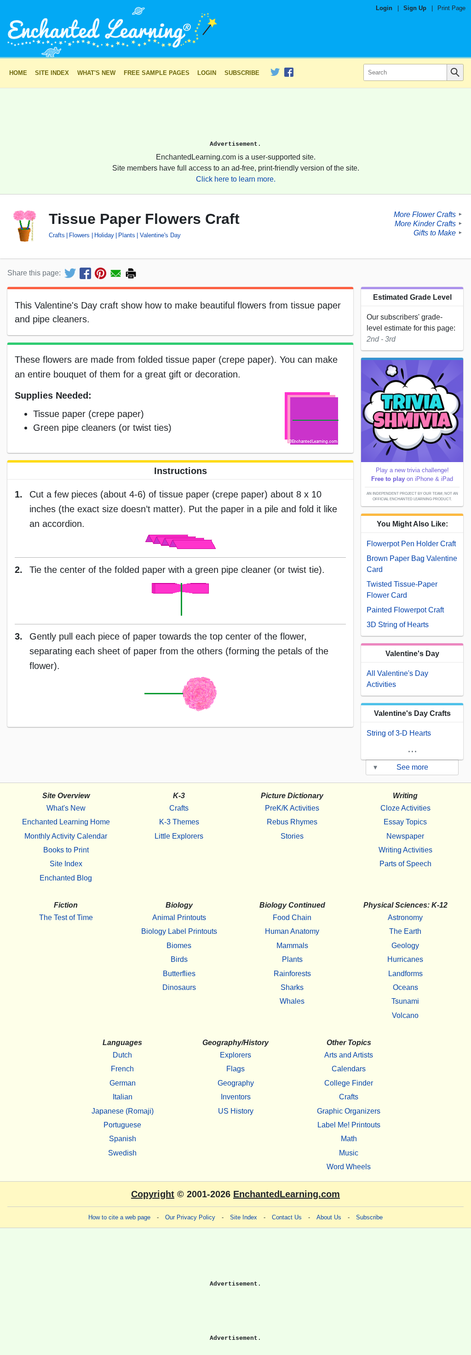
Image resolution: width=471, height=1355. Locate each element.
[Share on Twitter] (70, 273)
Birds (179, 959)
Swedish (122, 1153)
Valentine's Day (160, 235)
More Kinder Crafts (425, 223)
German (122, 1083)
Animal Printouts (179, 917)
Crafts (57, 235)
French (122, 1069)
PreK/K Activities (292, 808)
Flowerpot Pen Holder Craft (411, 544)
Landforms (405, 974)
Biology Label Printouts (179, 931)
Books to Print (66, 850)
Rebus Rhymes (292, 822)
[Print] (131, 273)
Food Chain (292, 917)
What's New (96, 72)
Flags (235, 1069)
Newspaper (405, 836)
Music (348, 1153)
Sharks (292, 987)
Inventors (236, 1097)
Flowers (79, 235)
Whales (292, 1001)
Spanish (122, 1139)
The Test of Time (66, 917)
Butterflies (179, 974)
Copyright (152, 1194)
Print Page (451, 8)
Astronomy (405, 917)
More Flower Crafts (425, 214)
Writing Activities (405, 850)
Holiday (104, 235)
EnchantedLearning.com (286, 1194)
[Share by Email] (115, 273)
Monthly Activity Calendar (65, 836)
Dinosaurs (179, 987)
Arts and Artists (348, 1055)
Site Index (52, 72)
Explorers (235, 1055)
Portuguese (122, 1125)
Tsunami (405, 1001)
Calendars (349, 1069)
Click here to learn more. (236, 179)
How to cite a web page (119, 1217)
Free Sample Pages (157, 72)
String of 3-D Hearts (399, 733)
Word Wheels (349, 1167)
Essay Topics (405, 822)
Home (18, 72)
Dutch (122, 1055)
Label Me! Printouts (348, 1125)
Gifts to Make (435, 232)
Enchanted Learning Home (66, 822)
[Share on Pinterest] (100, 273)
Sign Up (414, 8)
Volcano (405, 1015)
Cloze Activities (405, 808)
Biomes (179, 945)
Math (349, 1139)
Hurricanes (405, 959)
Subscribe (241, 72)
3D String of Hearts (398, 625)
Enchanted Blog (66, 878)
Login (384, 8)
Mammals (292, 945)
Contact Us (287, 1217)
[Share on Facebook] (85, 273)
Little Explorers (179, 836)
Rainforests (292, 974)
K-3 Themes (179, 822)
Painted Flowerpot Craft (405, 610)
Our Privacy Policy (190, 1217)
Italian (122, 1097)
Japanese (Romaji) (123, 1111)
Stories (292, 836)
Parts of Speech (405, 864)
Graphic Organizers (348, 1111)
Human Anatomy (292, 931)
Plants (126, 235)
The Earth (405, 931)
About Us (328, 1217)
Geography (236, 1083)
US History (235, 1111)
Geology (405, 945)
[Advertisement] (235, 118)
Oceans (405, 987)
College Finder (348, 1083)
